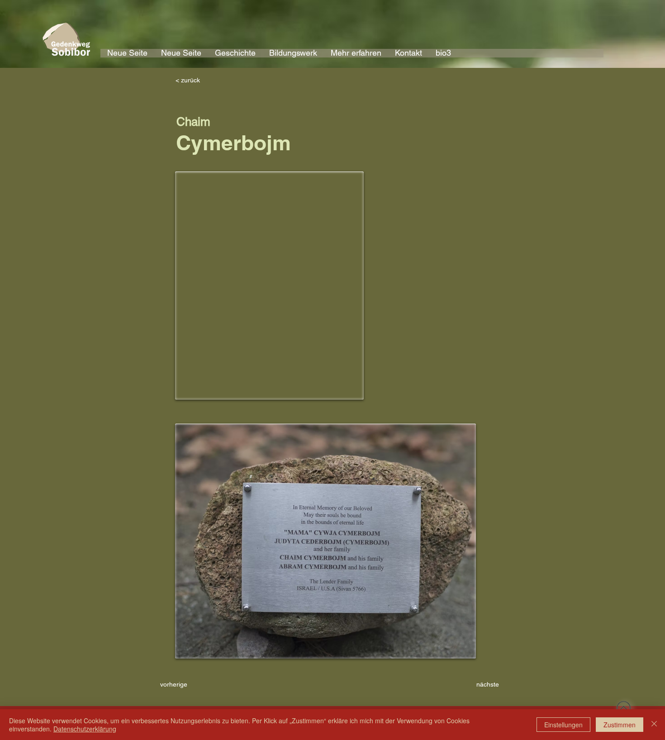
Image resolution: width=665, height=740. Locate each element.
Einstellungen (563, 724)
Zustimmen (619, 724)
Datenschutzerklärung (84, 728)
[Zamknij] (654, 724)
